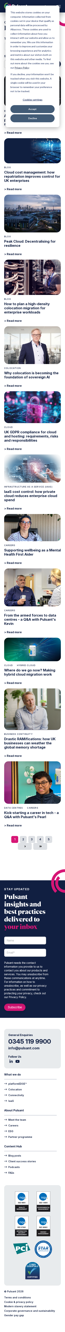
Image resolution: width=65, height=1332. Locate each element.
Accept (32, 109)
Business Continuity (18, 734)
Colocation (12, 368)
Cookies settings (32, 99)
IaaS (11, 1100)
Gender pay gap (14, 1315)
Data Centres (13, 808)
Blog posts (14, 1155)
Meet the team (17, 1119)
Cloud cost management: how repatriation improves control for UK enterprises (32, 176)
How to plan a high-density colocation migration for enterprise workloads (27, 308)
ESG (10, 1131)
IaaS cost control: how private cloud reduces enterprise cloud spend (30, 496)
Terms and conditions (17, 1297)
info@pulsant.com (24, 1048)
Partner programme (20, 1136)
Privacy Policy (22, 67)
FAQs (11, 1172)
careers (9, 545)
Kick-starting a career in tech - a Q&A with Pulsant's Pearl (31, 815)
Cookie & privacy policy (18, 1301)
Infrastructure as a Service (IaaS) (28, 486)
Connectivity (16, 1095)
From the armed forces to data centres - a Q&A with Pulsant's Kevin (30, 619)
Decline (32, 118)
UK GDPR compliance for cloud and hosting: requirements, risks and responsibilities (31, 436)
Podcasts (14, 1167)
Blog (7, 167)
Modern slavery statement (20, 1306)
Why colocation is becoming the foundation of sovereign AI (31, 375)
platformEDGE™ (17, 1083)
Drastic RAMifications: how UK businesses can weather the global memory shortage (30, 743)
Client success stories (22, 1161)
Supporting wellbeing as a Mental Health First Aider (32, 552)
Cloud (8, 427)
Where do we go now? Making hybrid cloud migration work (29, 672)
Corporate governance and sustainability (29, 1310)
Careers (13, 1125)
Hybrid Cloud (26, 665)
